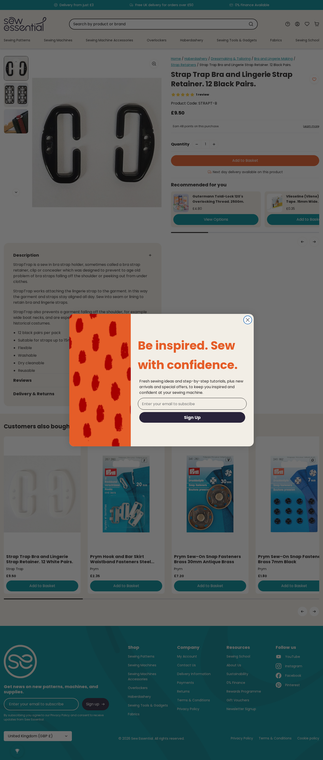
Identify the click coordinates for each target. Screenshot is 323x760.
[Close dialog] (248, 320)
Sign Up (192, 417)
